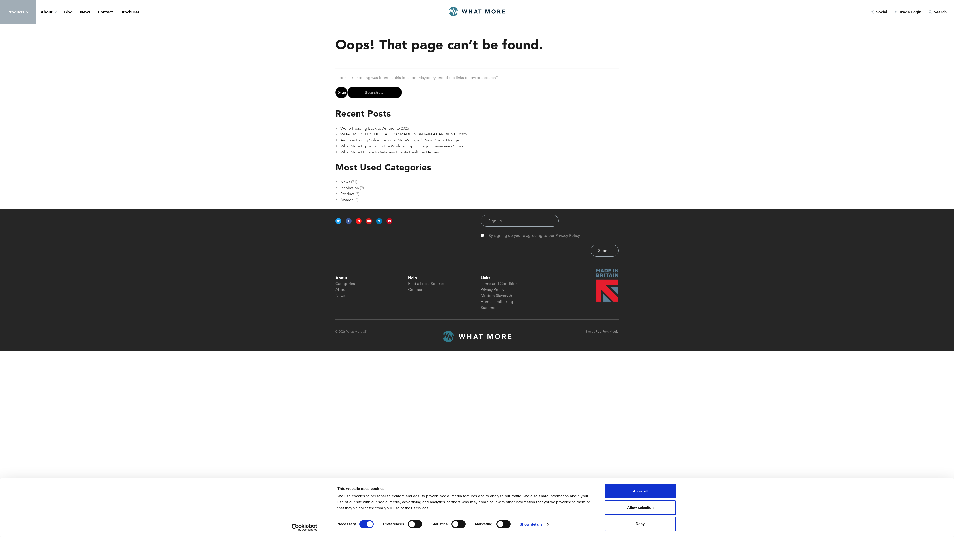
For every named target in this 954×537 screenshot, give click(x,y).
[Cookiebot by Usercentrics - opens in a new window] (304, 527)
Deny (640, 524)
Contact (105, 11)
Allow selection (640, 507)
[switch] (415, 524)
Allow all (640, 491)
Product (347, 193)
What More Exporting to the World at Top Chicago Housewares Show (401, 146)
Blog (68, 11)
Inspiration (349, 187)
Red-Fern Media (607, 331)
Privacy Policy (492, 289)
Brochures (129, 11)
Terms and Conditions (500, 283)
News (85, 11)
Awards (346, 199)
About (47, 11)
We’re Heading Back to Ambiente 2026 (374, 128)
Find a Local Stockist (426, 283)
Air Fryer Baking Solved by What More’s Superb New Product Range (399, 140)
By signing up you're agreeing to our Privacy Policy (534, 235)
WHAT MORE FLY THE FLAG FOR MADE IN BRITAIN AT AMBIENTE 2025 (403, 134)
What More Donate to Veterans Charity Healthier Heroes (389, 152)
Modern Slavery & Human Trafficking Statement (497, 301)
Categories (345, 283)
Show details (531, 524)
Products (15, 11)
